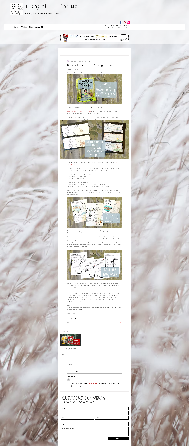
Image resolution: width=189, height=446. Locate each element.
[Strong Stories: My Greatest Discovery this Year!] (70, 340)
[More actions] (121, 61)
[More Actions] (121, 380)
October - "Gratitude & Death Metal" (94, 51)
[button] (127, 51)
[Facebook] (121, 22)
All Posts (62, 51)
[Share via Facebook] (68, 318)
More (109, 51)
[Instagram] (128, 22)
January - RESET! (71, 313)
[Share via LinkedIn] (75, 318)
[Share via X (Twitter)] (71, 318)
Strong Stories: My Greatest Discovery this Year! (70, 349)
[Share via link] (78, 318)
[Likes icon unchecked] (72, 386)
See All (127, 331)
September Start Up (74, 51)
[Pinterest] (124, 22)
